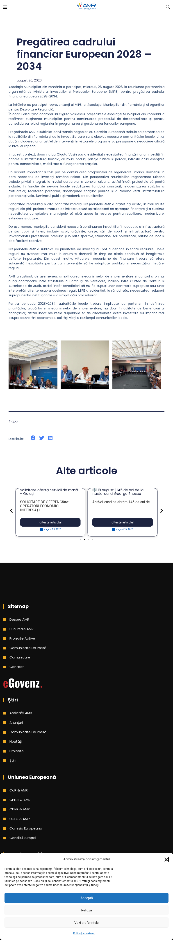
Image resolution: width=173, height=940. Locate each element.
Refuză (86, 910)
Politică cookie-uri (84, 933)
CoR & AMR (18, 790)
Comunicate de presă (27, 647)
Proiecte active (22, 638)
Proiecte (16, 750)
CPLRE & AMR (19, 799)
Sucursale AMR (21, 629)
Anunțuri (16, 722)
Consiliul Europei (22, 837)
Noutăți (15, 741)
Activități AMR (20, 712)
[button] (166, 859)
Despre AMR (19, 619)
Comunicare (19, 657)
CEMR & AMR (19, 809)
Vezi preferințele (86, 923)
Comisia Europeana (25, 828)
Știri (12, 760)
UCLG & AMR (19, 818)
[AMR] (86, 7)
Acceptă (86, 898)
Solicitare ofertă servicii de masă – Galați (49, 491)
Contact (16, 666)
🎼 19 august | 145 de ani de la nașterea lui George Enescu (117, 491)
